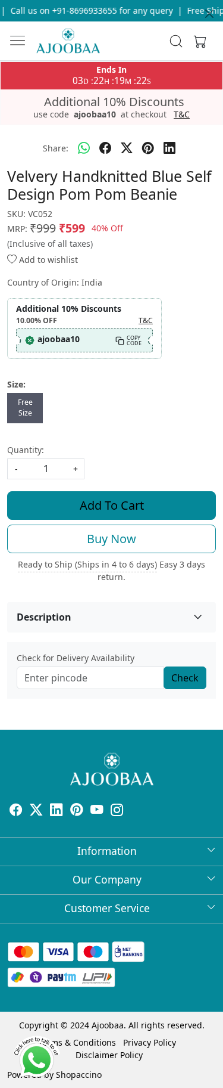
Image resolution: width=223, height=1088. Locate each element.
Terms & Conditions (77, 1042)
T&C (182, 114)
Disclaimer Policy (109, 1055)
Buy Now (111, 539)
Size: (16, 384)
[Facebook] (16, 811)
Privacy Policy (149, 1042)
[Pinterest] (77, 811)
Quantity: (25, 449)
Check (185, 677)
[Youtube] (97, 811)
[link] (175, 41)
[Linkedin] (56, 811)
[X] (36, 811)
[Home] (68, 40)
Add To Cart (112, 505)
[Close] (209, 13)
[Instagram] (117, 811)
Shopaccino (79, 1074)
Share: (55, 148)
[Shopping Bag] (197, 41)
